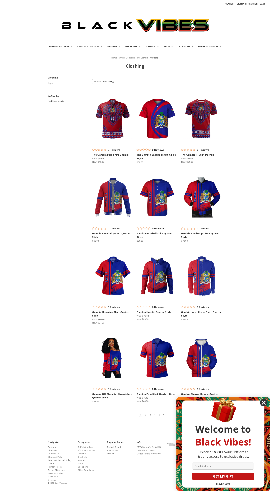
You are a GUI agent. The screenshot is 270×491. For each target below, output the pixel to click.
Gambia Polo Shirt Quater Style (156, 393)
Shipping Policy (55, 457)
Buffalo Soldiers (59, 46)
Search (229, 4)
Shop (167, 46)
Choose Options (112, 118)
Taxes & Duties (55, 473)
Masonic (150, 46)
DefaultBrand (114, 447)
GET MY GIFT (223, 476)
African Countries (88, 46)
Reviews (52, 447)
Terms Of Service (56, 470)
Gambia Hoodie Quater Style (154, 312)
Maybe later (223, 484)
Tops (50, 83)
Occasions (184, 46)
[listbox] (112, 81)
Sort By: (97, 81)
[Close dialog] (264, 403)
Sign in (240, 4)
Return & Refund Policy (60, 460)
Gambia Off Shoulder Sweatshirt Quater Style (112, 395)
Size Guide (53, 476)
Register (253, 4)
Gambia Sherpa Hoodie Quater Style (199, 395)
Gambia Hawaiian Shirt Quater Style (110, 313)
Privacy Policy (55, 467)
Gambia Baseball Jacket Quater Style (111, 235)
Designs (112, 46)
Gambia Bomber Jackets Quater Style (200, 235)
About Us (52, 450)
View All (110, 453)
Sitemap (52, 480)
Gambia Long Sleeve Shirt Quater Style (201, 313)
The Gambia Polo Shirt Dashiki (110, 154)
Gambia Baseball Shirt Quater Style (154, 235)
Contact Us (53, 453)
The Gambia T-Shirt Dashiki (197, 154)
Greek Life (131, 46)
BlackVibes (112, 450)
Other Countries (208, 46)
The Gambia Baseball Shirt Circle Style (156, 156)
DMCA (51, 463)
